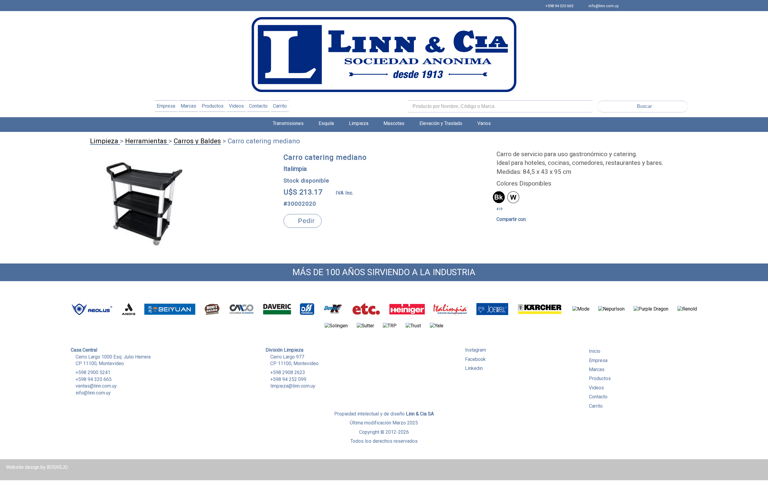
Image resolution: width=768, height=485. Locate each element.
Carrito (280, 106)
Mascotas (393, 123)
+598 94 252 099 (288, 379)
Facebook (475, 359)
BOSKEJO (57, 467)
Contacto (258, 106)
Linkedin (474, 368)
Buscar (644, 106)
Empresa (166, 106)
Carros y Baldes (197, 141)
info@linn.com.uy (604, 6)
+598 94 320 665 (559, 6)
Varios (484, 123)
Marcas (188, 106)
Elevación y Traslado (440, 123)
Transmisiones (288, 123)
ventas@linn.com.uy (96, 386)
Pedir (305, 221)
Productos (213, 106)
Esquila (326, 123)
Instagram (475, 350)
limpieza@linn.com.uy (292, 386)
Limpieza (358, 123)
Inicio (594, 351)
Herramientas (147, 141)
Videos (236, 106)
